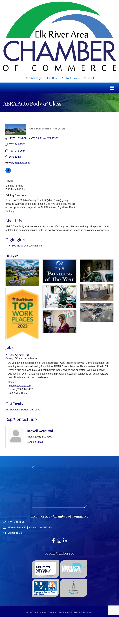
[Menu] (112, 88)
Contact (89, 78)
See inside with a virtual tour (27, 245)
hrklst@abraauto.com (19, 385)
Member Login (33, 78)
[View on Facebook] (8, 172)
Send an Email (35, 442)
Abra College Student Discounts (23, 409)
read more (42, 377)
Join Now (51, 78)
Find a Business (71, 78)
